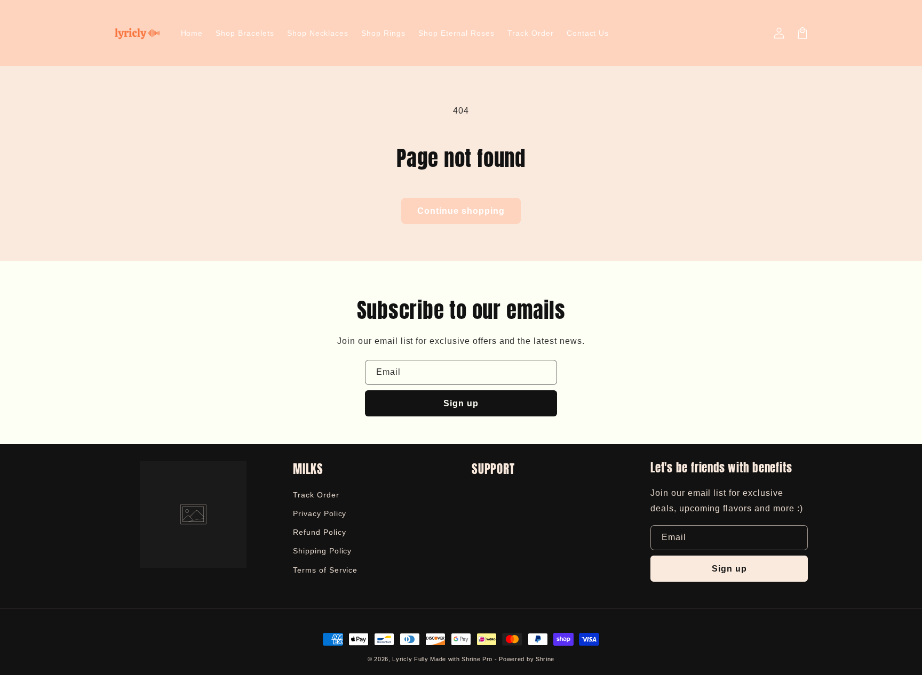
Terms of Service (325, 570)
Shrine (545, 659)
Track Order (316, 495)
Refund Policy (319, 532)
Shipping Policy (322, 551)
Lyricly (402, 659)
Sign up (461, 403)
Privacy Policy (319, 513)
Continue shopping (461, 210)
